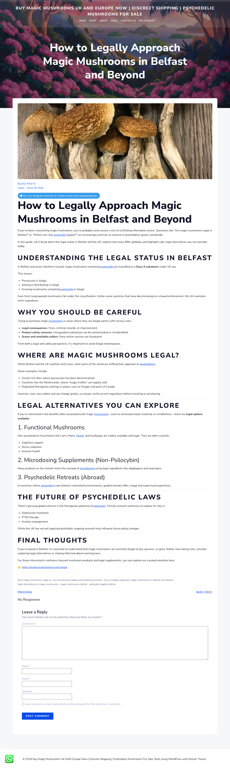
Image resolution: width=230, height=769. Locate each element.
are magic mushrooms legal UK (35, 580)
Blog (114, 20)
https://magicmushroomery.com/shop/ (44, 567)
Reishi (80, 436)
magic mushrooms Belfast (73, 584)
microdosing (87, 468)
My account (147, 20)
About (103, 20)
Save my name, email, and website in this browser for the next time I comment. (73, 704)
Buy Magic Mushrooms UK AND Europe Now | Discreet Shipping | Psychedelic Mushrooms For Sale (115, 11)
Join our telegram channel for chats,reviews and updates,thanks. (60, 195)
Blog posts (27, 183)
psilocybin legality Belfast (102, 584)
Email (26, 679)
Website (27, 691)
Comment (29, 624)
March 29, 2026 (35, 188)
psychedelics (147, 364)
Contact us (128, 20)
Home (82, 20)
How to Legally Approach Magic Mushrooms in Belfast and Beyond (138, 580)
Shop (92, 20)
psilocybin (60, 235)
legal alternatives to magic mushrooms (38, 584)
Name (26, 666)
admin (21, 188)
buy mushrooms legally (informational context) (78, 580)
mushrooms (56, 321)
